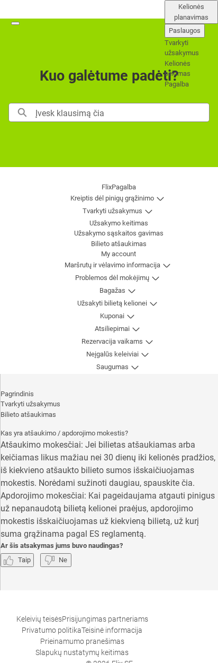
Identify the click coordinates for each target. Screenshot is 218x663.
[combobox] (122, 112)
